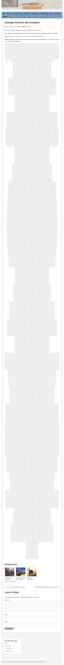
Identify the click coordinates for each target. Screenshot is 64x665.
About (51, 13)
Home (3, 13)
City (7, 581)
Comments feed (9, 648)
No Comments (28, 26)
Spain (14, 581)
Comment (7, 600)
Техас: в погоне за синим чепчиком (15, 587)
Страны (9, 13)
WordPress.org (8, 651)
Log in (6, 643)
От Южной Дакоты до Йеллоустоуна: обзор (47, 587)
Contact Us (57, 13)
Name (6, 614)
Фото (20, 13)
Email (6, 621)
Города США (34, 13)
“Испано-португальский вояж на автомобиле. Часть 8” (31, 36)
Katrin (7, 26)
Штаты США (27, 13)
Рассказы (15, 13)
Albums (20, 26)
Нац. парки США (44, 13)
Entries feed (8, 646)
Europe (10, 581)
